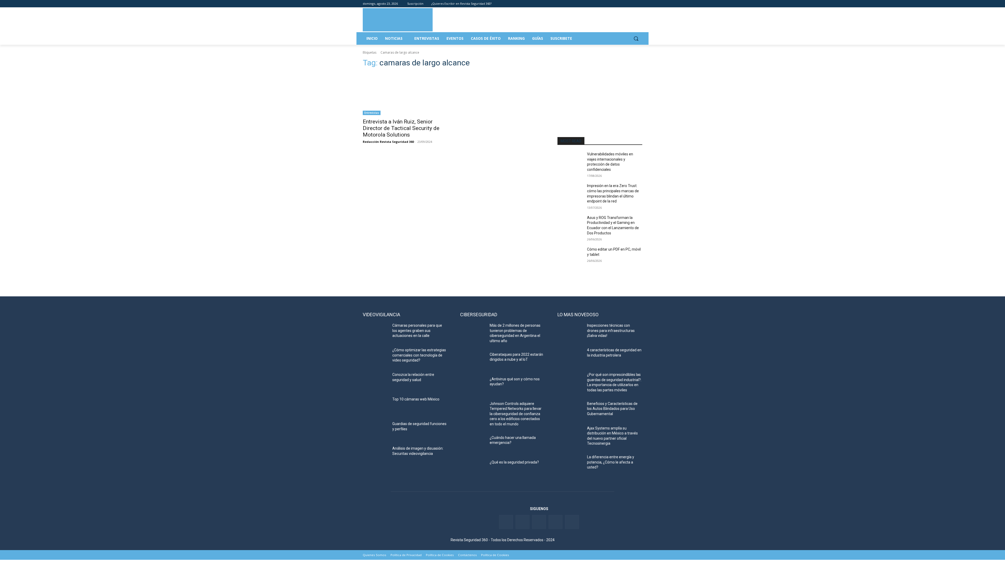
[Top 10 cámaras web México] (375, 406)
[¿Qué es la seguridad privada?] (472, 469)
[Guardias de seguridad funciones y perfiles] (375, 430)
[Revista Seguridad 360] (398, 19)
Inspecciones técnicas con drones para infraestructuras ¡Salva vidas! (611, 330)
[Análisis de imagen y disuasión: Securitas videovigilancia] (375, 455)
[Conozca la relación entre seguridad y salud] (375, 381)
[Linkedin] (625, 4)
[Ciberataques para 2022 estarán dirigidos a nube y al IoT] (472, 361)
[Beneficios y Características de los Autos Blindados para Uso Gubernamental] (570, 410)
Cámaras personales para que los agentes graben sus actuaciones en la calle (417, 330)
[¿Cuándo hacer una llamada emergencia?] (472, 444)
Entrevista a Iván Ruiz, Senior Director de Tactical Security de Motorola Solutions (401, 128)
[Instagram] (639, 4)
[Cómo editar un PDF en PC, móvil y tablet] (570, 256)
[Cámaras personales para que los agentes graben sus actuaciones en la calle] (375, 332)
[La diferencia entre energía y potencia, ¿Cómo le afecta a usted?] (570, 463)
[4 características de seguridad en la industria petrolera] (570, 356)
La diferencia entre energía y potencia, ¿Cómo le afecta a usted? (610, 462)
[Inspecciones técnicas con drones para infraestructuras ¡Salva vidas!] (570, 332)
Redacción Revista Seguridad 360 (388, 142)
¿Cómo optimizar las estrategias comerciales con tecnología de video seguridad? (419, 355)
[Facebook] (610, 4)
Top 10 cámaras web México (415, 399)
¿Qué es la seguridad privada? (514, 462)
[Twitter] (618, 4)
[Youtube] (632, 4)
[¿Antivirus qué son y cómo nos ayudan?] (472, 385)
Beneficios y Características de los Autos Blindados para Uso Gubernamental (612, 409)
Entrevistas (371, 113)
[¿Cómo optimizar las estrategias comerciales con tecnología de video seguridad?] (375, 356)
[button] (636, 38)
